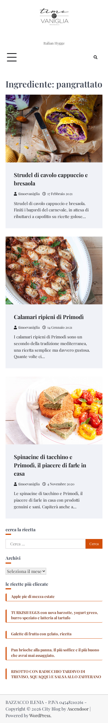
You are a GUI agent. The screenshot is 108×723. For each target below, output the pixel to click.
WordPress (39, 715)
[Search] (95, 57)
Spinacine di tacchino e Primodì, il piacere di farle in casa (50, 465)
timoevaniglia (29, 193)
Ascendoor (78, 709)
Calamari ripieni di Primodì (49, 316)
